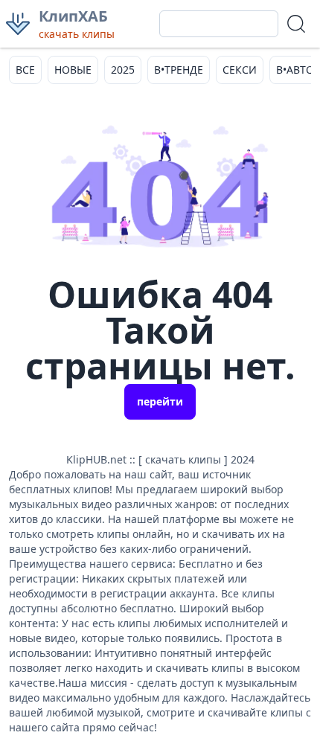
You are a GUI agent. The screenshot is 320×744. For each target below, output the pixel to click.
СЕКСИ (240, 69)
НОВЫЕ (73, 69)
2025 (123, 69)
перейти (160, 401)
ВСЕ (25, 69)
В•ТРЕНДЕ (178, 69)
